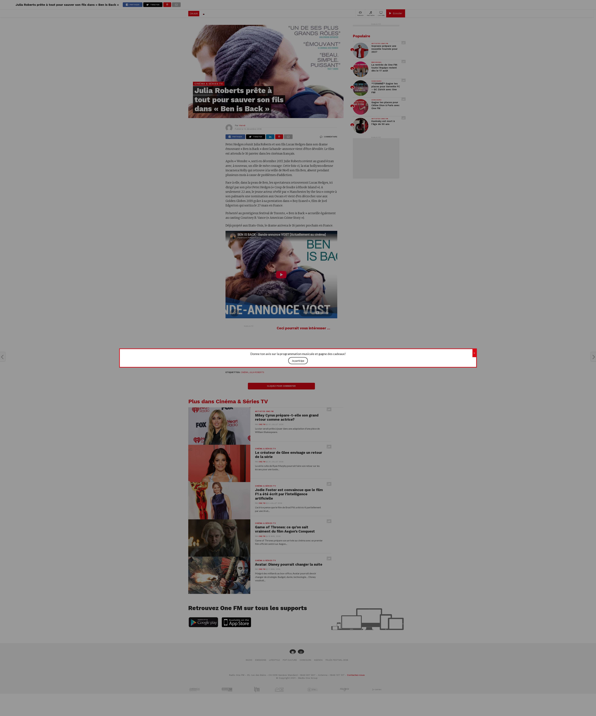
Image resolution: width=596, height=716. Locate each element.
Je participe (298, 360)
